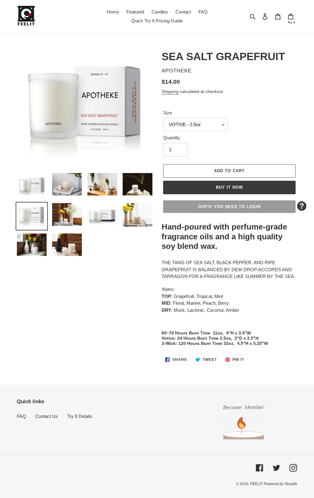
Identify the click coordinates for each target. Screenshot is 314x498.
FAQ (21, 416)
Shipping (170, 91)
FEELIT (256, 484)
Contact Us (46, 416)
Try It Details (79, 416)
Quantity (171, 137)
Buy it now (229, 187)
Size (167, 112)
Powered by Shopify (280, 484)
